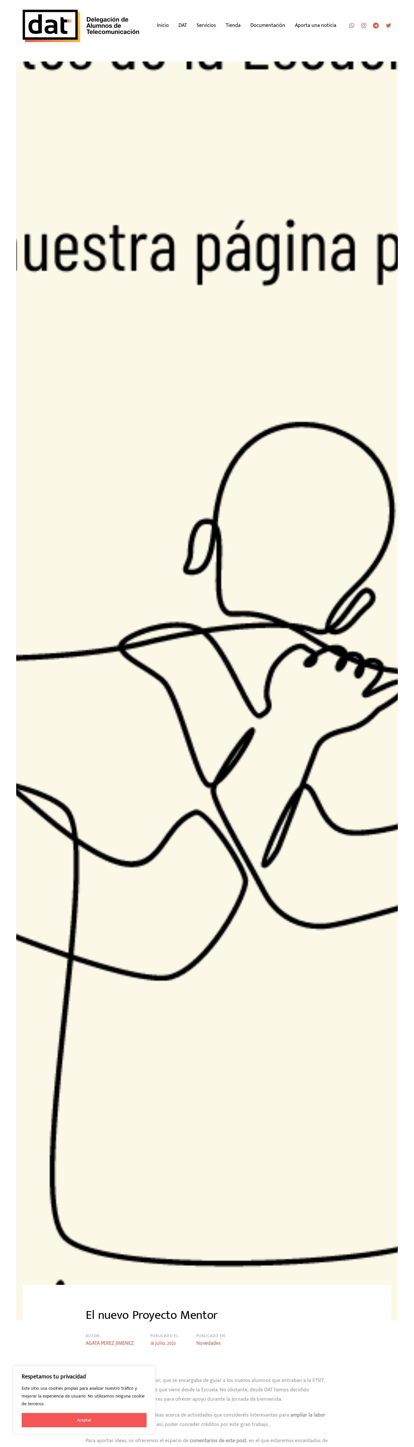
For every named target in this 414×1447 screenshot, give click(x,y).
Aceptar (84, 1420)
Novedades (208, 1343)
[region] (84, 1400)
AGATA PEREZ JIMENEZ (110, 1343)
